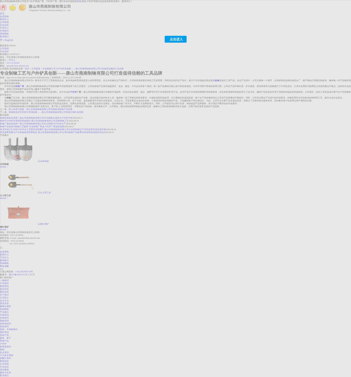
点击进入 (176, 39)
